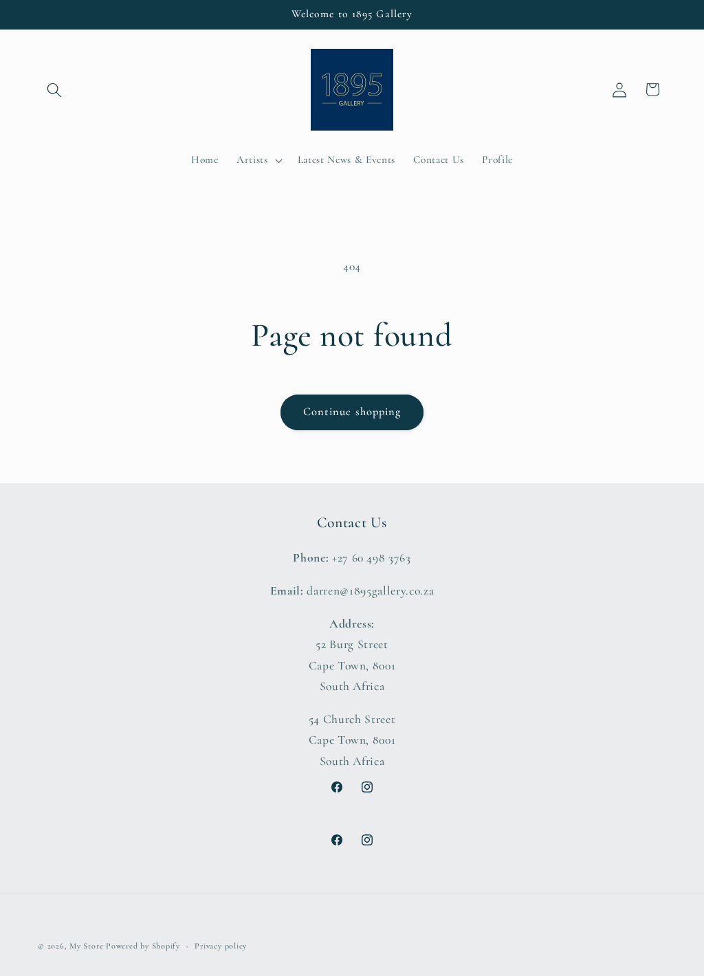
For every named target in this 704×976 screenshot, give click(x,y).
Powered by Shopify (143, 946)
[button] (54, 89)
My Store (86, 946)
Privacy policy (221, 946)
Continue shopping (352, 412)
